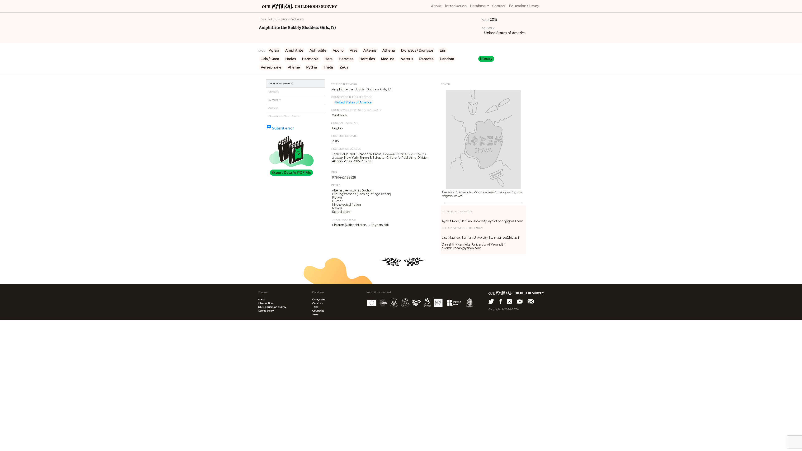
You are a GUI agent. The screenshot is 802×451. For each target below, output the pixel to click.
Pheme (294, 67)
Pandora (447, 59)
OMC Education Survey (272, 306)
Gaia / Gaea (270, 59)
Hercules (367, 59)
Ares (353, 50)
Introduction (265, 303)
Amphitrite (294, 50)
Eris (442, 50)
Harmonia (310, 59)
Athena (388, 50)
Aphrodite (318, 50)
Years (315, 314)
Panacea (426, 59)
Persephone (271, 67)
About (262, 299)
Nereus (407, 59)
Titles (315, 306)
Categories (318, 299)
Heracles (346, 59)
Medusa (387, 59)
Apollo (338, 50)
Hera (328, 59)
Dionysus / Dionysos (417, 50)
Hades (290, 59)
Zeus (344, 67)
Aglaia (274, 50)
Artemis (369, 50)
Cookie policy (266, 310)
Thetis (328, 67)
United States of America (504, 33)
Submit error (280, 128)
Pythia (311, 67)
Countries (318, 310)
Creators (317, 303)
